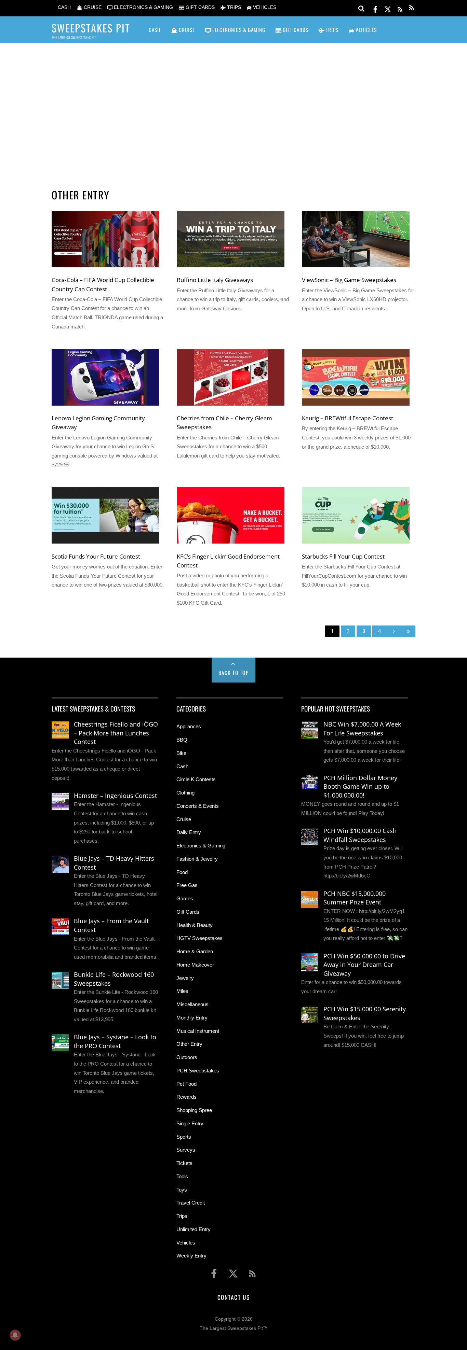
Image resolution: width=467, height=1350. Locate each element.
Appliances (188, 726)
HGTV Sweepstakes (199, 938)
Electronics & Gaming (200, 845)
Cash (182, 766)
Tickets (184, 1163)
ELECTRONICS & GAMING (142, 7)
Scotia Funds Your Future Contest (96, 556)
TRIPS (233, 7)
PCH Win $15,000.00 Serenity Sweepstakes (364, 1013)
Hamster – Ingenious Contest (115, 795)
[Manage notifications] (15, 1335)
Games (184, 898)
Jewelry (185, 978)
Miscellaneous (192, 1004)
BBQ (181, 740)
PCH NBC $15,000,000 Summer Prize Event (354, 897)
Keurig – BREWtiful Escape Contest (347, 418)
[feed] (400, 8)
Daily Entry (188, 832)
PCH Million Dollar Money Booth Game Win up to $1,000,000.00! (360, 786)
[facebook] (375, 8)
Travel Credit (190, 1203)
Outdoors (186, 1057)
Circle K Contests (196, 779)
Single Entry (189, 1123)
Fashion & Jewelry (197, 859)
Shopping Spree (194, 1110)
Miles (182, 991)
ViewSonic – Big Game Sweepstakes (349, 280)
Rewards (186, 1097)
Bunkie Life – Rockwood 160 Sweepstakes (114, 978)
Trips (181, 1216)
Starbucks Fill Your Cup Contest (343, 556)
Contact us (233, 1297)
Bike (181, 753)
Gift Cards (187, 912)
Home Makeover (195, 965)
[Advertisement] (233, 106)
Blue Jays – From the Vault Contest (111, 925)
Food (182, 872)
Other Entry (189, 1044)
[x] (387, 8)
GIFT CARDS (199, 7)
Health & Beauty (194, 925)
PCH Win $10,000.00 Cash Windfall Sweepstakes (360, 835)
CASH (63, 7)
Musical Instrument (197, 1031)
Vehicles (185, 1243)
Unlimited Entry (193, 1229)
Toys (181, 1190)
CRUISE (92, 7)
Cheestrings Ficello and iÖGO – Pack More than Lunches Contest (116, 733)
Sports (183, 1137)
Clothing (185, 793)
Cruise (183, 819)
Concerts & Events (197, 806)
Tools (182, 1176)
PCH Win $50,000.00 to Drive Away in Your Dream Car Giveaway (364, 965)
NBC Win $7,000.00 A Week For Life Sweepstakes (362, 728)
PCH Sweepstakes (197, 1070)
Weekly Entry (191, 1255)
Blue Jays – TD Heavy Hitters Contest (114, 862)
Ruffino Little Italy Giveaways (215, 280)
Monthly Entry (192, 1018)
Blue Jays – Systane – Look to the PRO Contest (115, 1041)
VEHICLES (264, 7)
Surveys (185, 1150)
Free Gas (187, 885)
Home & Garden (194, 951)
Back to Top (233, 672)
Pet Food (186, 1084)
